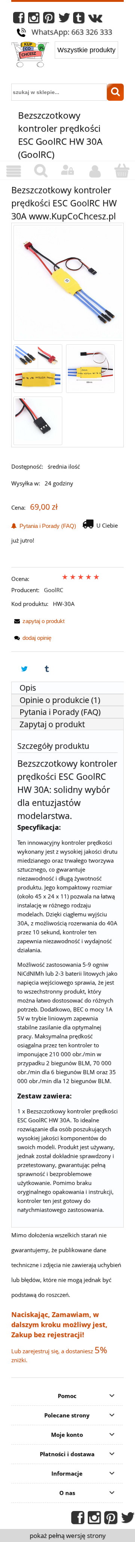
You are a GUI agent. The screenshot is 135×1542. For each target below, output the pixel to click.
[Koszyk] (121, 170)
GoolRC (53, 590)
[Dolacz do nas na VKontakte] (95, 20)
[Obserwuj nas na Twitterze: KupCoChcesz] (64, 20)
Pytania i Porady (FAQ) (46, 526)
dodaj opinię (36, 638)
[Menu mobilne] (13, 171)
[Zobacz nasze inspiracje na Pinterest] (48, 20)
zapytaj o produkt (43, 621)
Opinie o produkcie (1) (60, 700)
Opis (28, 687)
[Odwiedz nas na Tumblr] (78, 20)
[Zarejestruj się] (94, 171)
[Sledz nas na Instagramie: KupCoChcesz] (33, 20)
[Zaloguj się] (67, 170)
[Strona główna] (30, 55)
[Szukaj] (115, 92)
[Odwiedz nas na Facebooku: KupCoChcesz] (18, 20)
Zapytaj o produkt (52, 724)
